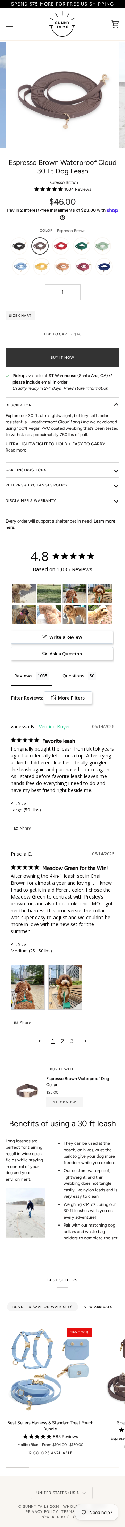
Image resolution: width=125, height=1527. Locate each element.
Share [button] (25, 828)
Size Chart (20, 315)
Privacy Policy (42, 1511)
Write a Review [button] (65, 637)
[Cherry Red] (62, 247)
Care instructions (26, 470)
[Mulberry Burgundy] (85, 268)
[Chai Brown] (64, 268)
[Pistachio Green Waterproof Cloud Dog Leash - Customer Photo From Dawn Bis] (24, 614)
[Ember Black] (20, 247)
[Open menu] (16, 24)
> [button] (85, 1041)
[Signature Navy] (104, 268)
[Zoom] (22, 135)
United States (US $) (58, 1492)
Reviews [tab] (23, 676)
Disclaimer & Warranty (31, 500)
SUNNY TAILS (36, 1506)
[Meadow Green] (83, 247)
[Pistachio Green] (104, 247)
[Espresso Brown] (41, 247)
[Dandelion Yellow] (43, 268)
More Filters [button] (71, 698)
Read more (16, 450)
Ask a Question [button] (66, 654)
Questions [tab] (73, 676)
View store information (86, 388)
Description (19, 405)
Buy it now (62, 357)
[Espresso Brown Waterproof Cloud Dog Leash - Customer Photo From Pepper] (24, 593)
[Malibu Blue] (22, 268)
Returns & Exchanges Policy (37, 485)
